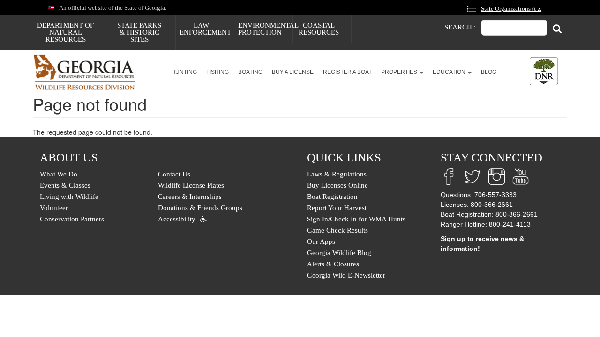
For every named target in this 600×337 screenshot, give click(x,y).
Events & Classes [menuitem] (65, 185)
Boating (250, 72)
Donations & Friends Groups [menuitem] (200, 208)
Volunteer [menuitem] (54, 208)
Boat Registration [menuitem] (332, 196)
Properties (400, 72)
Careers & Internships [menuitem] (190, 196)
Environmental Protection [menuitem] (265, 29)
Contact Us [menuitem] (174, 174)
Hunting (184, 72)
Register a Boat (347, 72)
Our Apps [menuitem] (321, 241)
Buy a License (293, 72)
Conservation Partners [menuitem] (72, 219)
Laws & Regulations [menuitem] (337, 174)
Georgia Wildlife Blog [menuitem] (339, 252)
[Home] (88, 72)
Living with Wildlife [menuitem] (69, 196)
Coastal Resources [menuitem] (319, 29)
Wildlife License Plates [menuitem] (191, 185)
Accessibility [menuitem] (176, 219)
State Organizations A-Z (511, 9)
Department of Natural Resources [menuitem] (65, 32)
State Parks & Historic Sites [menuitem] (139, 32)
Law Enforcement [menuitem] (205, 29)
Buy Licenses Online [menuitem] (337, 185)
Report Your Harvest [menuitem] (337, 208)
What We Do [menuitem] (58, 174)
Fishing (217, 72)
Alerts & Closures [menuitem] (333, 264)
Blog (488, 72)
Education (450, 72)
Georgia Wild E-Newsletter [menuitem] (346, 275)
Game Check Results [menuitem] (337, 230)
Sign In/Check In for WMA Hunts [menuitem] (356, 219)
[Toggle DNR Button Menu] (544, 71)
